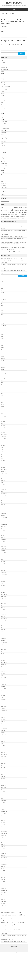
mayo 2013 (3, 717)
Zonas (2, 194)
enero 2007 (3, 881)
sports (2, 176)
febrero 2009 (3, 826)
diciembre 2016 (4, 642)
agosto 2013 (3, 712)
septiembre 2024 (4, 451)
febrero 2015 (3, 677)
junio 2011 (3, 767)
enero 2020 (3, 565)
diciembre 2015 (4, 662)
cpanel (2, 123)
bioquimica (5, 207)
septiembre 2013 (4, 710)
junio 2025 (3, 440)
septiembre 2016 (4, 647)
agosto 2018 (3, 603)
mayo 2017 (3, 631)
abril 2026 (3, 425)
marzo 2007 (3, 877)
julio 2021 (2, 528)
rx (3, 924)
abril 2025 (3, 445)
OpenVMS (3, 152)
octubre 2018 (3, 598)
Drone (2, 91)
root (17, 216)
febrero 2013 (3, 723)
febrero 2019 (3, 590)
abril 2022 (3, 508)
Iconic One (7, 952)
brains (2, 71)
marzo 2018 (3, 611)
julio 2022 (2, 502)
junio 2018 (3, 607)
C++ (2, 158)
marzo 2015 (3, 675)
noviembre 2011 (4, 756)
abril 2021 (3, 535)
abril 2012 (3, 745)
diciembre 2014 (4, 682)
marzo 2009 (3, 824)
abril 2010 (3, 796)
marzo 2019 (3, 587)
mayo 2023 (3, 482)
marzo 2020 (3, 563)
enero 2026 (3, 432)
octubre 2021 (3, 522)
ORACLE (2, 154)
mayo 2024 (3, 458)
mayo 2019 (3, 583)
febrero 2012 (3, 750)
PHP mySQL (3, 163)
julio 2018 (2, 605)
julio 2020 (2, 554)
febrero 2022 (3, 513)
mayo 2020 (3, 559)
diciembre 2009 (4, 804)
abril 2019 (3, 585)
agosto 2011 (3, 763)
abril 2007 (3, 875)
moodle (2, 108)
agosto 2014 (3, 688)
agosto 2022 (3, 500)
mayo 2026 (3, 423)
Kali (2, 134)
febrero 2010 (3, 800)
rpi (18, 216)
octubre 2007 (3, 861)
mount (9, 214)
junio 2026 (3, 421)
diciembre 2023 (4, 469)
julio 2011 (2, 765)
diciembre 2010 (4, 780)
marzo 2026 (3, 427)
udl (10, 218)
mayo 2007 (3, 872)
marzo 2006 (3, 899)
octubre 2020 (3, 548)
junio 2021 (3, 530)
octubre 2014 (3, 684)
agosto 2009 (3, 813)
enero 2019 (3, 592)
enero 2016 (3, 660)
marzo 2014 (3, 697)
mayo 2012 (3, 743)
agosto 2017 (3, 625)
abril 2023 (3, 484)
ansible (2, 117)
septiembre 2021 (4, 524)
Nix (1, 113)
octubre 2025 (3, 436)
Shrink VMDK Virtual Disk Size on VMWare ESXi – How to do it (13, 247)
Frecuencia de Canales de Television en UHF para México (12, 236)
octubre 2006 (3, 888)
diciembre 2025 (4, 434)
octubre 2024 (3, 449)
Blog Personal (8, 34)
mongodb (3, 106)
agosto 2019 (3, 576)
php (17, 214)
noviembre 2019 (4, 570)
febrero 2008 (3, 853)
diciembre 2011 (4, 754)
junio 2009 (3, 818)
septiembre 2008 (4, 837)
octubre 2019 (3, 572)
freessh (14, 210)
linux (6, 26)
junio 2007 (3, 870)
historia (2, 97)
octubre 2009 (3, 809)
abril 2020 (3, 561)
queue (19, 214)
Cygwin (2, 318)
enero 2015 (3, 679)
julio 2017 (2, 627)
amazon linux (4, 115)
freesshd (17, 210)
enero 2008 (3, 855)
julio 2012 (2, 739)
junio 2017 (3, 629)
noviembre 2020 (4, 546)
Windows (2, 183)
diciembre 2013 (4, 704)
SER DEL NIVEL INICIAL (5, 86)
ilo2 (5, 212)
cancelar (12, 207)
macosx (24, 212)
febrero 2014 (3, 699)
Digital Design (3, 89)
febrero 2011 (3, 776)
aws (2, 79)
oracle (12, 214)
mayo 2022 (3, 506)
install (12, 212)
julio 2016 (2, 651)
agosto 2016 (3, 649)
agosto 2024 (3, 454)
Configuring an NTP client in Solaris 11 (8, 249)
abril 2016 (3, 653)
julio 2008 (2, 842)
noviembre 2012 (4, 730)
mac (21, 212)
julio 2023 (2, 478)
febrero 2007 (3, 879)
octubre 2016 (3, 644)
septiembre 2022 (4, 497)
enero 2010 (3, 802)
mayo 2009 (3, 820)
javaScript (3, 161)
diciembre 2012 (4, 728)
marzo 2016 (3, 655)
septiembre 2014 (4, 686)
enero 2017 (3, 640)
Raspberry (3, 168)
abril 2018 (3, 609)
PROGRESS (3, 165)
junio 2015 (3, 668)
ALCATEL (2, 62)
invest (2, 102)
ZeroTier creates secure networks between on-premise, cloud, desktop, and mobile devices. (13, 21)
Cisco (2, 75)
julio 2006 (2, 894)
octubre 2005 (3, 905)
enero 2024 (3, 467)
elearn (2, 93)
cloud (2, 78)
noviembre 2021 (4, 519)
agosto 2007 (3, 866)
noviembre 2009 (4, 807)
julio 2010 (2, 789)
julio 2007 (2, 868)
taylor (5, 218)
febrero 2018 (3, 614)
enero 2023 (3, 491)
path (15, 214)
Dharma (2, 84)
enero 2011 (3, 778)
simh (2, 174)
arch (2, 119)
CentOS (2, 121)
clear (1, 210)
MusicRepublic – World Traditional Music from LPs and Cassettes (13, 41)
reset (14, 216)
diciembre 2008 (4, 831)
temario (8, 218)
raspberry (23, 214)
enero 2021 (3, 541)
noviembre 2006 (4, 886)
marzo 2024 (3, 462)
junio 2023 (3, 480)
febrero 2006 (3, 901)
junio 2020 (3, 557)
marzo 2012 (3, 747)
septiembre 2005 (4, 907)
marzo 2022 (3, 511)
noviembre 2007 (4, 859)
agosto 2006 (3, 892)
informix (2, 100)
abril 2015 (3, 673)
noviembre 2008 (4, 833)
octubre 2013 (3, 708)
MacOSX (3, 141)
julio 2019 (2, 579)
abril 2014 (3, 695)
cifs (26, 207)
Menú (14, 9)
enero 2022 (3, 515)
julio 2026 (2, 418)
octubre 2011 (3, 758)
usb (12, 218)
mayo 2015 (3, 671)
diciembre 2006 (4, 883)
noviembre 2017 (4, 620)
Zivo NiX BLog (14, 2)
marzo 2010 (3, 798)
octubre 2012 (3, 732)
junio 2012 (3, 741)
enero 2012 (3, 752)
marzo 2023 (3, 486)
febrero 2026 (3, 429)
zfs (23, 218)
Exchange (3, 185)
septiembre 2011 (4, 761)
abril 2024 (3, 460)
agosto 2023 (3, 475)
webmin (3, 150)
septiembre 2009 (4, 811)
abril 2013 (3, 719)
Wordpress (20, 952)
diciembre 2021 (4, 517)
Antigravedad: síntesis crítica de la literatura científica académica (13, 270)
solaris (2, 145)
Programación (3, 157)
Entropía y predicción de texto (7, 268)
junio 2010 (3, 791)
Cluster (2, 82)
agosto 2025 (3, 438)
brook (8, 207)
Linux (2, 136)
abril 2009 (3, 822)
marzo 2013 (3, 721)
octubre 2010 (3, 785)
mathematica (4, 214)
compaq (5, 210)
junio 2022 (3, 504)
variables (14, 218)
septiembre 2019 (4, 574)
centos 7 (23, 207)
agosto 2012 (3, 736)
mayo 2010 (3, 793)
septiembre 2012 (4, 734)
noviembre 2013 (4, 706)
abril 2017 (3, 633)
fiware (2, 95)
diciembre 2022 (4, 493)
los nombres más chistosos (6, 224)
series (24, 216)
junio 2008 (3, 844)
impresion (7, 212)
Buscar (2, 273)
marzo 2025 (3, 447)
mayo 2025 (3, 443)
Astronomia (3, 67)
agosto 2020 (3, 552)
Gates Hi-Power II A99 (10, 917)
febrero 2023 (3, 489)
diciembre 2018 (4, 594)
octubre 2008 (3, 835)
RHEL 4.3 (3, 143)
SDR (1, 172)
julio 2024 (2, 456)
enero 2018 (3, 616)
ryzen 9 (3, 31)
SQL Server (3, 187)
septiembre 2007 (4, 864)
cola (3, 210)
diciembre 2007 (4, 857)
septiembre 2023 (4, 473)
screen (21, 216)
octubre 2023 (3, 471)
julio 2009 (2, 815)
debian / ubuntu (4, 128)
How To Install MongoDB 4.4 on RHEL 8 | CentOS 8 (10, 251)
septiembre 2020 (4, 550)
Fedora (2, 130)
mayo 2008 (3, 846)
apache (2, 191)
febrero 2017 (3, 638)
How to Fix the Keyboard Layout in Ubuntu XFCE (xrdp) (11, 258)
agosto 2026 (3, 416)
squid (2, 218)
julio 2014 (2, 690)
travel (2, 181)
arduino (2, 292)
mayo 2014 (3, 693)
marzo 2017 (3, 636)
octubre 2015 (3, 664)
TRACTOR (3, 400)
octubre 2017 (3, 622)
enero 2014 (3, 701)
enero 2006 (3, 903)
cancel (10, 207)
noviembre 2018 (4, 596)
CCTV (2, 73)
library (15, 212)
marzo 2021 (3, 537)
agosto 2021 (3, 526)
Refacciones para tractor (7, 216)
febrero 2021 (3, 539)
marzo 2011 (3, 774)
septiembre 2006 (4, 890)
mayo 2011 (3, 769)
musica (2, 111)
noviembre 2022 (4, 495)
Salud (2, 170)
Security (3, 138)
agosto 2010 (3, 787)
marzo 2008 (3, 850)
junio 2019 (3, 581)
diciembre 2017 (4, 618)
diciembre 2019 (4, 568)
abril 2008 (3, 848)
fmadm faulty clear (4, 234)
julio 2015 (2, 666)
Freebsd (3, 132)
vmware (3, 147)
